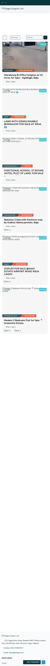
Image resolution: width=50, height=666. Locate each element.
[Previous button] (5, 3)
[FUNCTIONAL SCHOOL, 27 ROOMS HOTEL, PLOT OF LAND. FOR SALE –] (25, 152)
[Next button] (3, 3)
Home (16, 25)
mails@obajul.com (16, 652)
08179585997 (17, 648)
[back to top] (43, 662)
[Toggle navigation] (46, 8)
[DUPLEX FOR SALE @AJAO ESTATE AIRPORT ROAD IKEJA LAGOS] (25, 250)
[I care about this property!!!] (45, 75)
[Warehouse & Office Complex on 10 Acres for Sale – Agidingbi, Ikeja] (25, 57)
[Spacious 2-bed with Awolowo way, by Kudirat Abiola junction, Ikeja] (25, 201)
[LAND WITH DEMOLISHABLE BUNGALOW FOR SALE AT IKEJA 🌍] (25, 103)
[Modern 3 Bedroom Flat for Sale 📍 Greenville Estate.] (25, 302)
